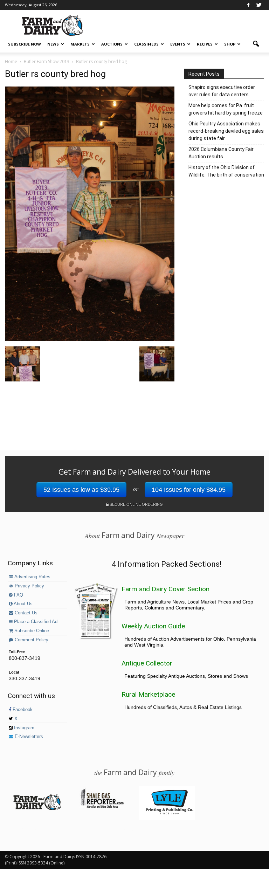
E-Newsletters (28, 736)
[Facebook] (248, 5)
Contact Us (25, 613)
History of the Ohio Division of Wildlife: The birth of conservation (226, 171)
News (53, 44)
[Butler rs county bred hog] (89, 339)
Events (177, 44)
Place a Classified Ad (35, 621)
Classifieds (146, 44)
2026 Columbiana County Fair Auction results (221, 152)
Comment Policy (30, 639)
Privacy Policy (28, 586)
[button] (255, 44)
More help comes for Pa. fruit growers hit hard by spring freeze (225, 109)
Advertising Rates (31, 576)
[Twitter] (259, 5)
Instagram (23, 727)
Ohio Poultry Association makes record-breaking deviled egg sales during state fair (226, 131)
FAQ (18, 595)
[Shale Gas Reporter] (102, 807)
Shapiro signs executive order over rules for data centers (221, 90)
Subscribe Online (31, 630)
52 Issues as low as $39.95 (81, 489)
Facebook (22, 709)
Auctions (112, 44)
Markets (80, 44)
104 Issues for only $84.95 (189, 489)
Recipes (205, 44)
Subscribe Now (24, 44)
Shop (229, 44)
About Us (23, 603)
